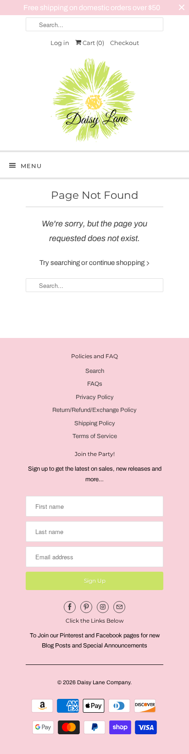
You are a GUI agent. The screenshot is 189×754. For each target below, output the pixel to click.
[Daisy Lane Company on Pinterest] (86, 607)
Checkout (124, 42)
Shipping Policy (94, 423)
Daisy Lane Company (103, 682)
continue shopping (117, 262)
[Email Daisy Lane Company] (119, 607)
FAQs (94, 384)
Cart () (92, 42)
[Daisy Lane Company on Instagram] (103, 607)
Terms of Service (94, 436)
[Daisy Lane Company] (94, 100)
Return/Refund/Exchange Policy (94, 410)
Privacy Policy (95, 397)
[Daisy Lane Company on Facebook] (70, 607)
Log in (59, 42)
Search (94, 371)
